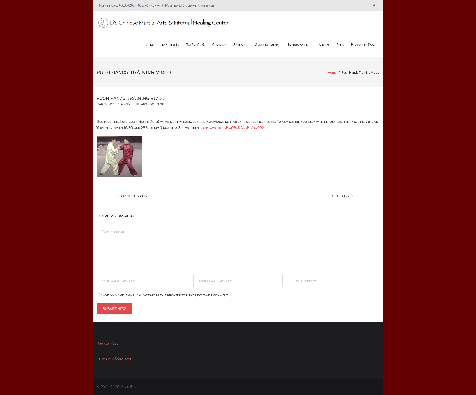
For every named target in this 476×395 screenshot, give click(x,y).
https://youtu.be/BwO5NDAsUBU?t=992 (232, 127)
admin (125, 104)
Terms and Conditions (114, 358)
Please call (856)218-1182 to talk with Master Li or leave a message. (157, 5)
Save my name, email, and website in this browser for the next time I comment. (165, 295)
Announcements (153, 104)
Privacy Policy (108, 343)
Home (332, 72)
